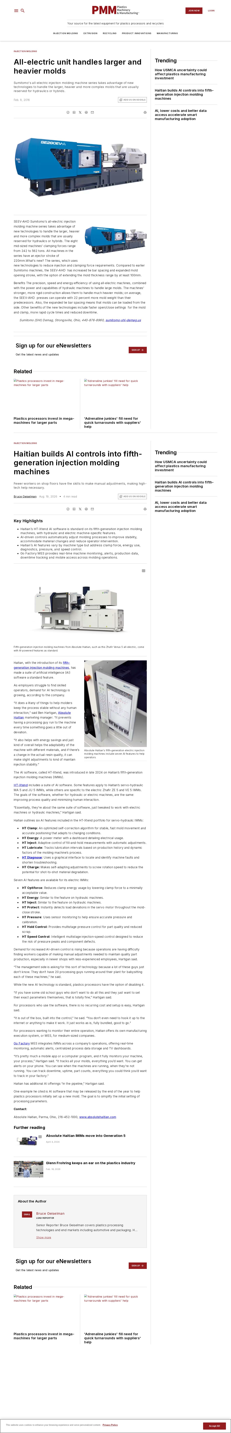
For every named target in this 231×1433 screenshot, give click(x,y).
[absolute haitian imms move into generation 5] (28, 1142)
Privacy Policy (110, 1425)
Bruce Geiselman (25, 496)
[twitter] (80, 112)
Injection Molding (65, 33)
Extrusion (91, 33)
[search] (22, 10)
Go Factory (22, 1043)
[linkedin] (74, 112)
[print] (145, 112)
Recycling (110, 33)
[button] (16, 10)
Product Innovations (136, 33)
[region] (115, 1426)
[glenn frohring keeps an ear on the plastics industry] (28, 1169)
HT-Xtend (21, 785)
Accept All (214, 1426)
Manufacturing (167, 33)
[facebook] (68, 112)
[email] (92, 112)
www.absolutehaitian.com (97, 1117)
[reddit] (86, 112)
